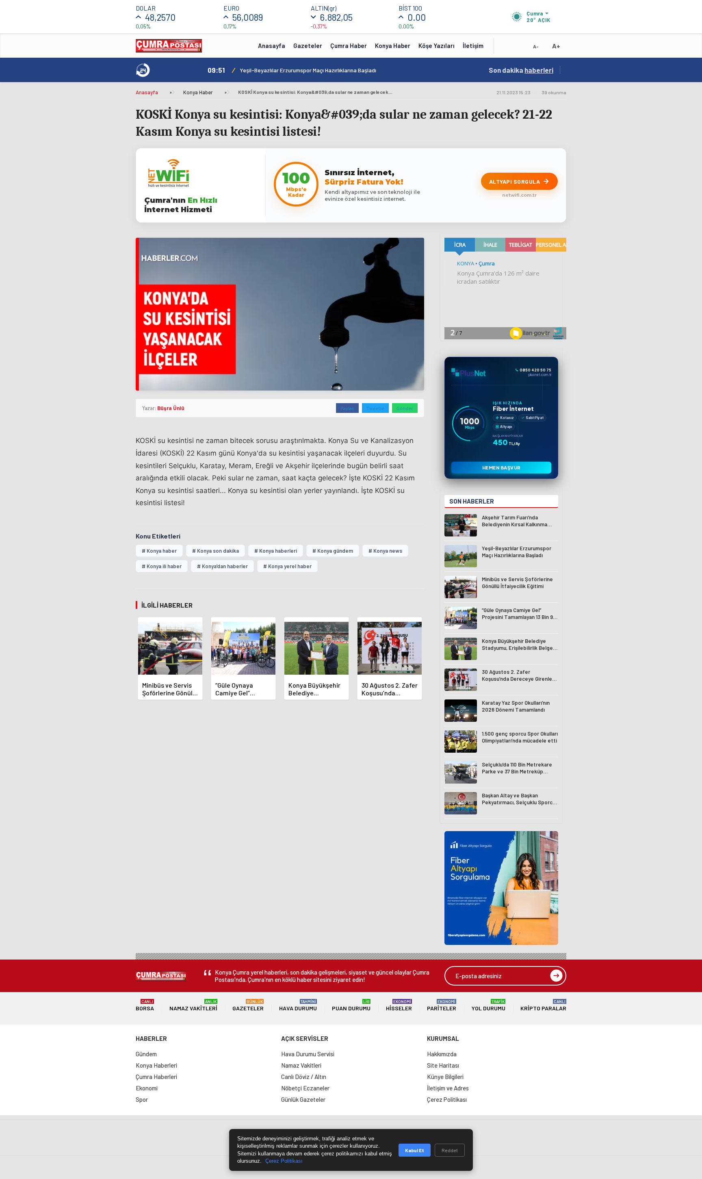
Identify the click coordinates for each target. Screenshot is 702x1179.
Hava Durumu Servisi (307, 1053)
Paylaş (347, 408)
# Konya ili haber (162, 566)
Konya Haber (392, 45)
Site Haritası (443, 1065)
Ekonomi (147, 1088)
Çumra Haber (348, 45)
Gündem (146, 1053)
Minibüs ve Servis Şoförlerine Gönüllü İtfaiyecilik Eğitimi (309, 70)
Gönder (404, 408)
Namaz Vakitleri (193, 1005)
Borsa (145, 1005)
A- (536, 46)
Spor (142, 1099)
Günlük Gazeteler (303, 1099)
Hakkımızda (442, 1053)
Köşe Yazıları (436, 45)
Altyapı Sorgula (514, 181)
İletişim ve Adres (448, 1088)
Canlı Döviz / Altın (303, 1076)
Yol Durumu (488, 1005)
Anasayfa (271, 45)
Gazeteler (307, 45)
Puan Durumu (351, 1005)
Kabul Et (414, 1150)
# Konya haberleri (275, 550)
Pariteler (441, 1005)
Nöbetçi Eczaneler (305, 1088)
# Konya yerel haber (287, 566)
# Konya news (385, 550)
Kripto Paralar (543, 1005)
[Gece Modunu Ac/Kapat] (520, 48)
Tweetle (375, 408)
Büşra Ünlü (170, 408)
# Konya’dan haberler (222, 566)
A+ (556, 46)
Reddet (450, 1150)
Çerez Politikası (447, 1099)
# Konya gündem (332, 550)
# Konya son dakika (215, 550)
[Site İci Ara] (506, 48)
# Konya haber (159, 550)
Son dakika (521, 70)
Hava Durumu (298, 1005)
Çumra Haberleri (156, 1076)
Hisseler (399, 1005)
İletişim (473, 45)
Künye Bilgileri (445, 1076)
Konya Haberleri (156, 1065)
